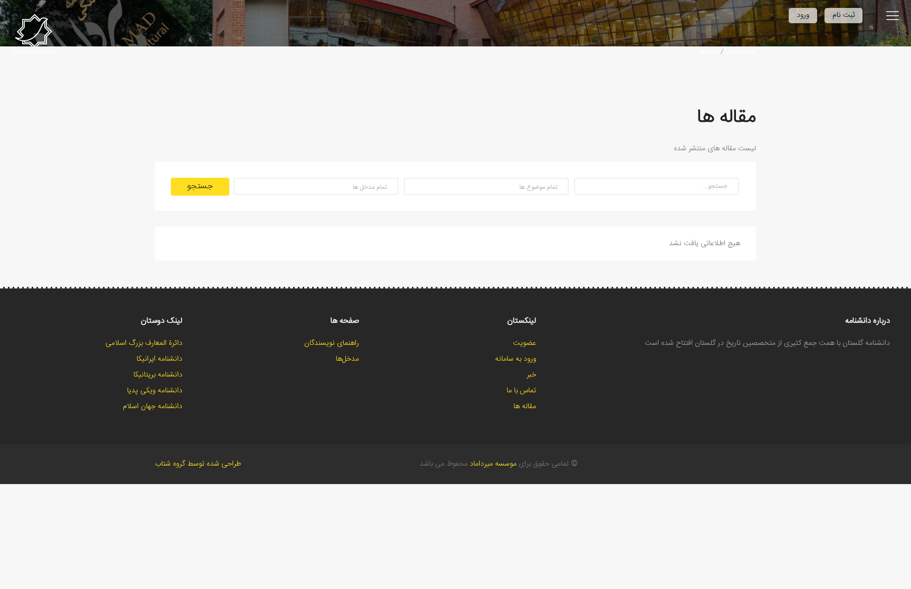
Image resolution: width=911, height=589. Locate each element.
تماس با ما (521, 390)
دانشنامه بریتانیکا (157, 375)
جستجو (200, 186)
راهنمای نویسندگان (331, 343)
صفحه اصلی (740, 51)
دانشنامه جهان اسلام (152, 406)
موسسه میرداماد (493, 464)
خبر (531, 375)
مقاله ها (709, 51)
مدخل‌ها (347, 359)
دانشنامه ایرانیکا (159, 359)
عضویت (524, 343)
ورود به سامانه (515, 359)
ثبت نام (843, 15)
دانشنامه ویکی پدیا (154, 390)
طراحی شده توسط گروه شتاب (198, 464)
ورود (803, 15)
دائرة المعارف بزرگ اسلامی (143, 343)
